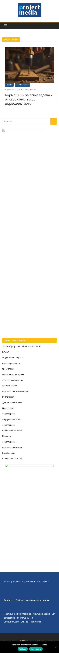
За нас (7, 581)
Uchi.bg (24, 621)
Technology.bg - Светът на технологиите (21, 346)
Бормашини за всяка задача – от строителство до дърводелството (28, 99)
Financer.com (8, 408)
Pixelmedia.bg (24, 613)
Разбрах (22, 649)
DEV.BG (5, 352)
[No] (55, 647)
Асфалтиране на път (12, 363)
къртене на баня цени (12, 380)
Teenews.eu (23, 617)
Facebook (9, 600)
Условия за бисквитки (38, 600)
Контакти (18, 581)
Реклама (30, 581)
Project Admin (30, 90)
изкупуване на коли (11, 419)
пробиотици (8, 368)
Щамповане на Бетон (12, 430)
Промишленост (22, 85)
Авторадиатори (9, 385)
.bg (13, 617)
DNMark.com (8, 397)
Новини (9, 85)
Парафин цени (9, 453)
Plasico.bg (6, 436)
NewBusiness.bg (41, 613)
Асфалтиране (8, 413)
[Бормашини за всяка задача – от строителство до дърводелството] (29, 65)
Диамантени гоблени (12, 402)
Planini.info (35, 621)
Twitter (20, 600)
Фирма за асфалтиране (13, 374)
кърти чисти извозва (12, 447)
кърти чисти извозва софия (15, 391)
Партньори (43, 581)
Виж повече (35, 649)
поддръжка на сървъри (13, 357)
